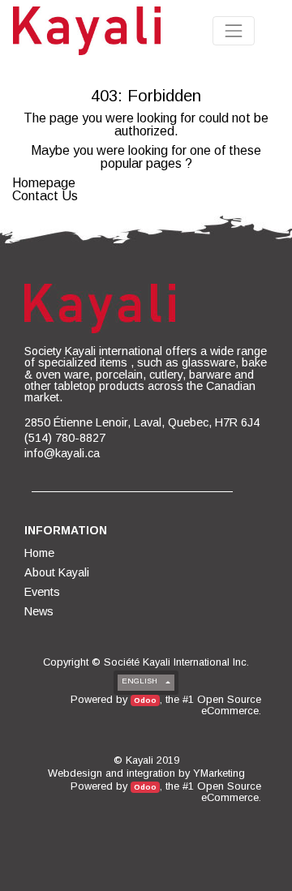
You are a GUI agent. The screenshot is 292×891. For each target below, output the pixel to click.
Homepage (43, 183)
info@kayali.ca (62, 453)
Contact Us (45, 196)
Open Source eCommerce (229, 705)
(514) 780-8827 (64, 437)
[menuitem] (40, 552)
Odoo (145, 700)
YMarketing (219, 773)
